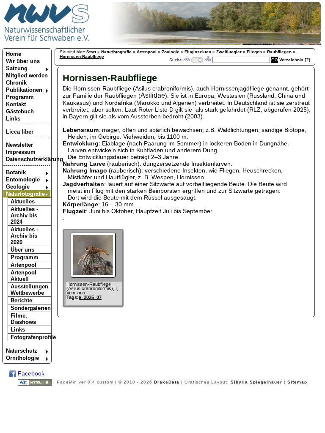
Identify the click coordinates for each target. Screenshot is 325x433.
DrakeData (166, 382)
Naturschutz (21, 351)
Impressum (21, 152)
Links (13, 118)
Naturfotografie (25, 194)
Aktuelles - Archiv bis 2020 (24, 235)
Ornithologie (22, 358)
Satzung (17, 68)
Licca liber (19, 132)
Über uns (22, 250)
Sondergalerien (31, 308)
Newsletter (19, 145)
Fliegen (254, 51)
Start (91, 51)
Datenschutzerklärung (28, 159)
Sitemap (297, 382)
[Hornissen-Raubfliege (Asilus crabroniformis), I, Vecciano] (93, 275)
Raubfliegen (279, 51)
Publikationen (24, 90)
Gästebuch (20, 111)
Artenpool (23, 265)
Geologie (18, 187)
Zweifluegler (229, 51)
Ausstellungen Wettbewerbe (29, 289)
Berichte (21, 300)
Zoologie (170, 51)
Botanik (16, 172)
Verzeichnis (291, 60)
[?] (307, 60)
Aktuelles (23, 201)
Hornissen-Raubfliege (82, 56)
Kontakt (16, 104)
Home (13, 54)
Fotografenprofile (31, 337)
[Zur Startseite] (46, 40)
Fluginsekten (198, 51)
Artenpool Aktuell (23, 275)
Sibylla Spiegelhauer (256, 382)
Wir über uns (23, 61)
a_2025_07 (90, 297)
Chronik (16, 82)
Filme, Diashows (23, 318)
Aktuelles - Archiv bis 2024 (24, 215)
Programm (20, 97)
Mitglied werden (27, 75)
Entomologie (23, 179)
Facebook (31, 373)
